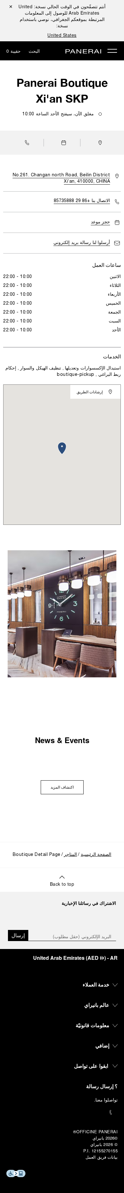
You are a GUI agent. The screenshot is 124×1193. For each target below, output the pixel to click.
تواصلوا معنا (106, 1099)
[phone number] (62, 1112)
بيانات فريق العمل (102, 1157)
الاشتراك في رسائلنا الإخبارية (89, 903)
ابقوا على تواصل (91, 1065)
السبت (115, 321)
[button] (25, 142)
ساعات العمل (106, 265)
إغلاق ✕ (11, 6)
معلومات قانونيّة (93, 1025)
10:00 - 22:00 (17, 277)
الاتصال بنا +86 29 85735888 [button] (82, 201)
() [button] (75, 957)
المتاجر (70, 855)
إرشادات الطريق (90, 392)
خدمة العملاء (96, 984)
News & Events (62, 740)
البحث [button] (34, 51)
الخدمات (112, 356)
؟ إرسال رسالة (102, 1086)
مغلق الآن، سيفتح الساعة (58, 114)
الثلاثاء (115, 286)
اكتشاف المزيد (62, 788)
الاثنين (115, 277)
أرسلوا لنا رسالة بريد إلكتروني (81, 243)
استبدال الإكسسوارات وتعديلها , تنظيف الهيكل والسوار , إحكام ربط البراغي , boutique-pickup (63, 371)
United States (62, 35)
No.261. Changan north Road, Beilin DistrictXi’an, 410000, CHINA (61, 178)
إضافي (102, 1045)
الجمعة (114, 312)
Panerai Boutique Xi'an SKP (62, 90)
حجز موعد (100, 222)
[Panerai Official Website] (83, 52)
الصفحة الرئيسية (96, 855)
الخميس (113, 304)
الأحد (116, 330)
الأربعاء (114, 295)
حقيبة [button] (13, 51)
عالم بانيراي (97, 1004)
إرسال (18, 935)
